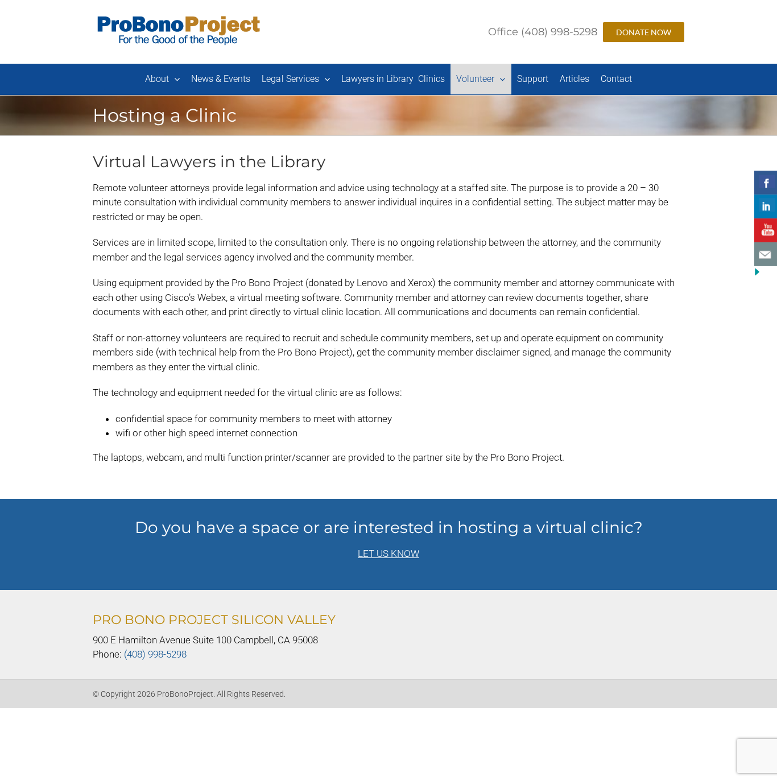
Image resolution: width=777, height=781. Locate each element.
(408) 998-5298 (155, 654)
